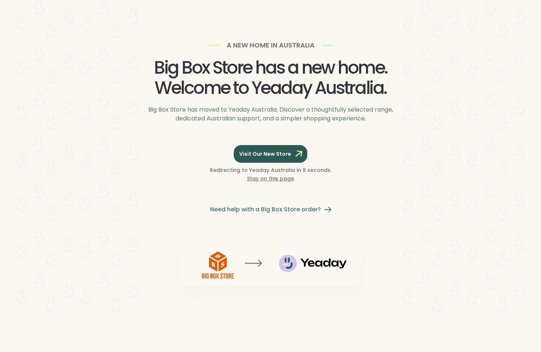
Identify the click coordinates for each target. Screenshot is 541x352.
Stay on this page (270, 178)
